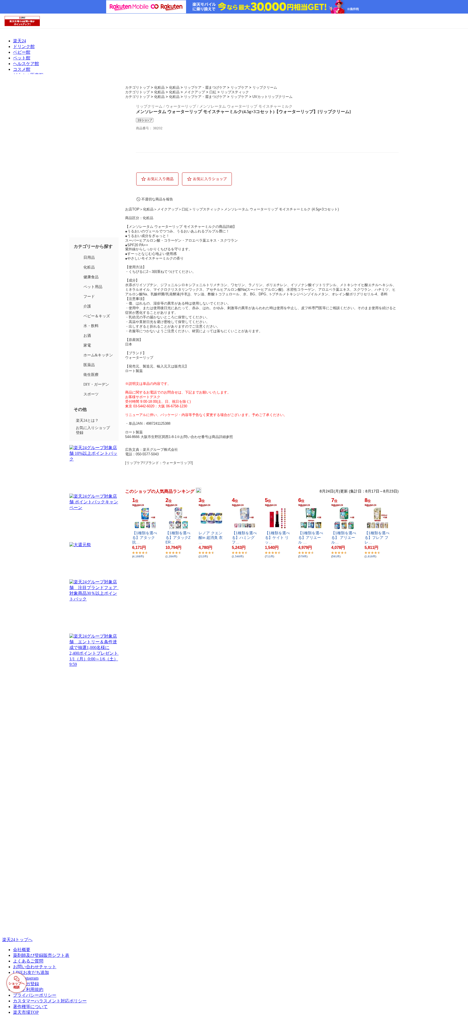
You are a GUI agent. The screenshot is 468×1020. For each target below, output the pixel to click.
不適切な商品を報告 (157, 199)
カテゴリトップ (137, 87)
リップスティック (235, 92)
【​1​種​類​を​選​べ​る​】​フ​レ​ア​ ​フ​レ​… (377, 537)
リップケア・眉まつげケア (205, 87)
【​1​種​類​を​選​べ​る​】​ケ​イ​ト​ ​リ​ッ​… (277, 537)
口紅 (212, 92)
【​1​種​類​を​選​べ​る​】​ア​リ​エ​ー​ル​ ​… (310, 537)
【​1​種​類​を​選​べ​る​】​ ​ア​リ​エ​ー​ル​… (343, 537)
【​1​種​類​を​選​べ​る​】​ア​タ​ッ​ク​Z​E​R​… (178, 537)
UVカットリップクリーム (272, 97)
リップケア (239, 87)
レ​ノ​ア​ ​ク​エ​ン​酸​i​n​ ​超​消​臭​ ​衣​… (211, 537)
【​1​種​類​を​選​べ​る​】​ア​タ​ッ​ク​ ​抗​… (144, 537)
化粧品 (159, 87)
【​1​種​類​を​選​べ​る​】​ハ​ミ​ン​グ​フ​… (244, 537)
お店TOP (132, 209)
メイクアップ (194, 92)
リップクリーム (264, 87)
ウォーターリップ (139, 358)
